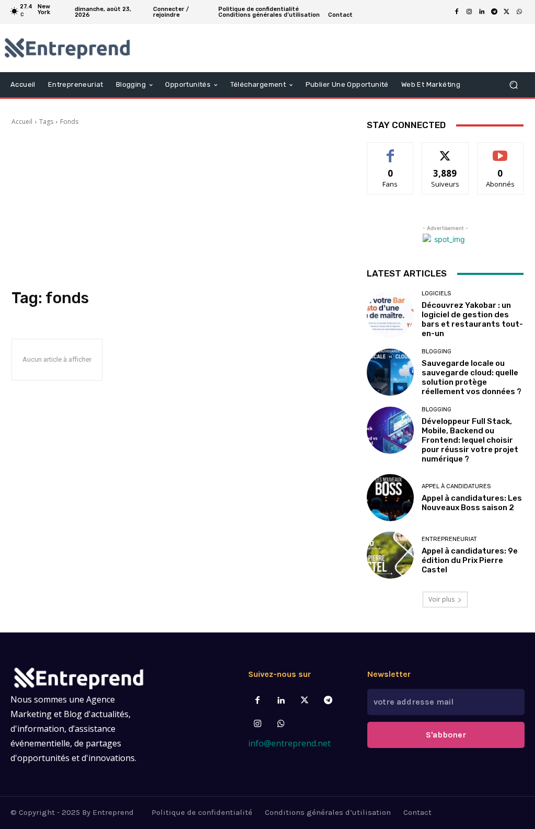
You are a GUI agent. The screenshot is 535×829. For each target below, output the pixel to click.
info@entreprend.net (289, 743)
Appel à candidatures (456, 486)
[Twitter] (305, 701)
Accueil (21, 121)
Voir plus (441, 599)
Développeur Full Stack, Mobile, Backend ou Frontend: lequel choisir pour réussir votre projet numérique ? (470, 440)
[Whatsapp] (281, 724)
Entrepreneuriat (449, 539)
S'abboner (446, 735)
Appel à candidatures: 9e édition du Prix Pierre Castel (470, 560)
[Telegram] (494, 12)
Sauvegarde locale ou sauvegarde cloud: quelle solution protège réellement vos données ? (471, 377)
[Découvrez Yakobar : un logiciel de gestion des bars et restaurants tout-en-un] (390, 314)
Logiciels (436, 293)
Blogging (436, 351)
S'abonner (500, 150)
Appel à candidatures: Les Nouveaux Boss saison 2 (472, 502)
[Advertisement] (178, 207)
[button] (513, 85)
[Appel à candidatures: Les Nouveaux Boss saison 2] (390, 497)
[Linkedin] (481, 12)
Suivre (445, 150)
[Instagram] (469, 12)
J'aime (390, 150)
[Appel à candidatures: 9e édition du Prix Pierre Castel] (390, 555)
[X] (507, 12)
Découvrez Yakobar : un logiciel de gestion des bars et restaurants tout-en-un (472, 319)
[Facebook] (456, 12)
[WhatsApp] (519, 12)
